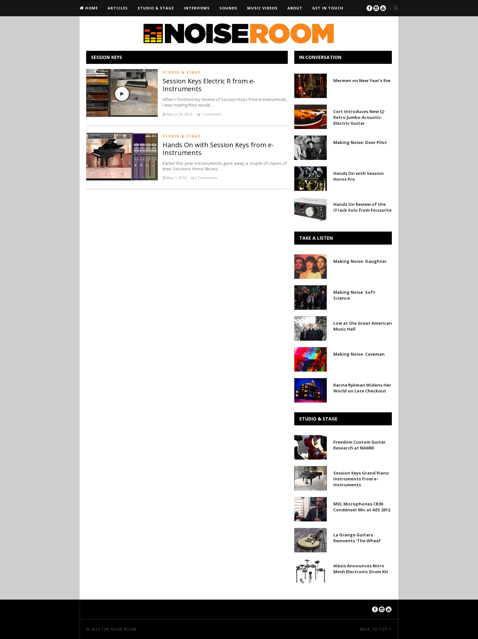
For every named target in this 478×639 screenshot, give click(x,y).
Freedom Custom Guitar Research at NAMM (359, 445)
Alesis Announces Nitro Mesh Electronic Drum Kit (360, 569)
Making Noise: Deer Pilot (360, 142)
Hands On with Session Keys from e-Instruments (218, 148)
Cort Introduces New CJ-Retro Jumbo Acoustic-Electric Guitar (359, 117)
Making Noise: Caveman (359, 354)
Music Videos (262, 8)
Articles (118, 8)
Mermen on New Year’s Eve (362, 80)
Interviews (197, 8)
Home (91, 8)
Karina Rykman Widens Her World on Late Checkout (362, 388)
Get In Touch (327, 8)
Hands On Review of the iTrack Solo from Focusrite (362, 207)
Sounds (228, 8)
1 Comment (210, 114)
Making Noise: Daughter (360, 261)
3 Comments (205, 177)
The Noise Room (119, 629)
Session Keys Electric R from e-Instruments (209, 85)
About (294, 8)
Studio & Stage (156, 8)
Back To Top (374, 629)
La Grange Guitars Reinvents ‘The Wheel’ (357, 538)
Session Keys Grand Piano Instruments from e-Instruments (361, 479)
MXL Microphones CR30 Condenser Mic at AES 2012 (361, 507)
